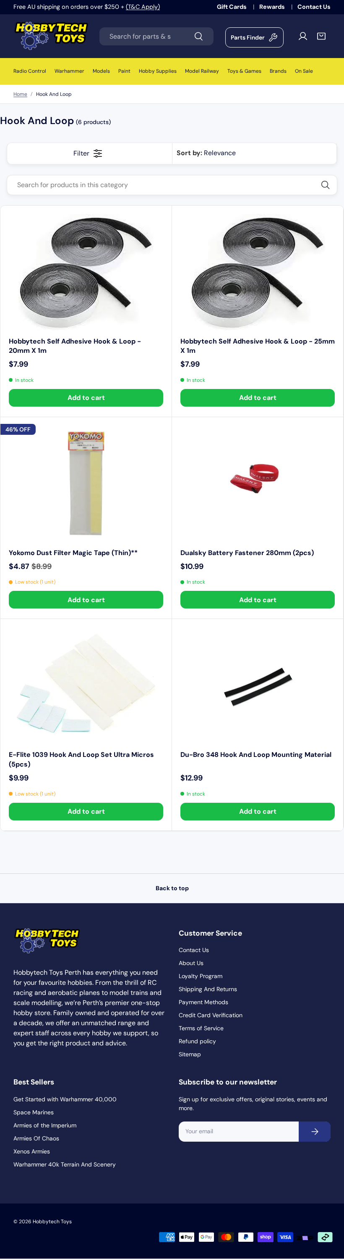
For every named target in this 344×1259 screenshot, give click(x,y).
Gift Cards (232, 7)
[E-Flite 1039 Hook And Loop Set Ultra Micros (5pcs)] (86, 685)
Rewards (272, 7)
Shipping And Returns (208, 989)
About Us (191, 963)
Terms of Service (201, 1028)
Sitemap (190, 1054)
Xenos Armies (31, 1151)
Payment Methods (203, 1002)
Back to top (172, 888)
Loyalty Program (200, 976)
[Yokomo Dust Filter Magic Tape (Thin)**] (86, 484)
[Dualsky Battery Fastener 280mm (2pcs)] (257, 484)
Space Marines (33, 1112)
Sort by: (206, 152)
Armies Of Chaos (36, 1138)
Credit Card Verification (210, 1015)
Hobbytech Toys (52, 1221)
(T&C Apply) (143, 7)
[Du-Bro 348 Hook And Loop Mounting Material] (257, 685)
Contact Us (314, 7)
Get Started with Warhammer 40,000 (65, 1099)
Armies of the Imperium (44, 1125)
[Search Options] (328, 185)
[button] (321, 36)
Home (20, 94)
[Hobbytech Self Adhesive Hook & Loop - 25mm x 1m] (257, 272)
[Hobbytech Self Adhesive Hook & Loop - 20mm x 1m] (86, 272)
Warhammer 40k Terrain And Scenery (64, 1164)
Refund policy (197, 1041)
